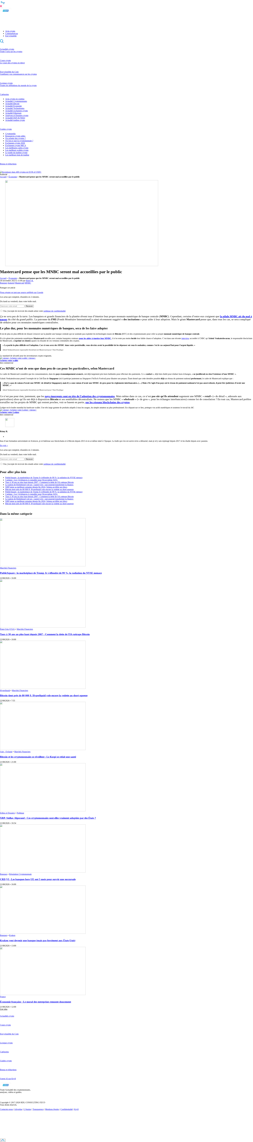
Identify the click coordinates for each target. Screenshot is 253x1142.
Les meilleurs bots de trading (17, 155)
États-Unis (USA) (7, 629)
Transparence (38, 1109)
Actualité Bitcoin (12, 104)
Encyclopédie (11, 36)
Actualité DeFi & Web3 (15, 118)
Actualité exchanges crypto (16, 111)
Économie (13, 177)
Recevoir (29, 306)
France (3, 997)
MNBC (28, 283)
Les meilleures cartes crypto (16, 148)
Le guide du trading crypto (16, 152)
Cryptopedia (10, 134)
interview (185, 338)
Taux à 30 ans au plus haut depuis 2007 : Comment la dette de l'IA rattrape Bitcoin (39, 482)
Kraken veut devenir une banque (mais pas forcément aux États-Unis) (37, 940)
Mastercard (19, 283)
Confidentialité (66, 1109)
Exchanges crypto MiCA (15, 145)
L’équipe (27, 1109)
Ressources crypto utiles (15, 136)
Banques (3, 283)
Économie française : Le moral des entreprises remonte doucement (35, 1001)
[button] (126, 4)
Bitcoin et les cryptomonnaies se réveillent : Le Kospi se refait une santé (38, 756)
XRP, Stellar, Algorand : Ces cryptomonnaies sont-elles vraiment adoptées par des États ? (48, 818)
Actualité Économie (13, 106)
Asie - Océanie (6, 752)
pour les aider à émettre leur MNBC (95, 338)
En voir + (4, 445)
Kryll (76, 1109)
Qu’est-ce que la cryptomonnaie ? (19, 141)
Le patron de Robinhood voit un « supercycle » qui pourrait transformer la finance (39, 485)
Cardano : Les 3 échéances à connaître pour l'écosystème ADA (31, 480)
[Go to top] (3, 1140)
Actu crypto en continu (14, 99)
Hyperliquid (5, 690)
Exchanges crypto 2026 (15, 143)
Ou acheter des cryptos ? (15, 138)
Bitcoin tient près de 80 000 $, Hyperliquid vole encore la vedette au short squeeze (39, 489)
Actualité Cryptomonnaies (16, 101)
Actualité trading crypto (15, 120)
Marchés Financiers (8, 568)
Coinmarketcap (11, 33)
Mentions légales (52, 1109)
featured (11, 283)
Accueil (3, 177)
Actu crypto (10, 31)
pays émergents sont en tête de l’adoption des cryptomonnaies (80, 396)
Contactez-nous (6, 1109)
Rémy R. (29, 280)
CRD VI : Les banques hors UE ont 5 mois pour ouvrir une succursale (38, 879)
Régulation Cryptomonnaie (20, 874)
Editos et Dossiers (7, 813)
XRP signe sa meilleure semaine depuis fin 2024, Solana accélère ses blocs (36, 487)
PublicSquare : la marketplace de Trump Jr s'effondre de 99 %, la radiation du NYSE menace (43, 477)
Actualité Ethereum (13, 113)
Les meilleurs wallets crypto (16, 150)
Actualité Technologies (14, 108)
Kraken (12, 935)
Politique (20, 813)
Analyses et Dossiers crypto (16, 115)
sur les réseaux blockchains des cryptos (107, 402)
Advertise (18, 1109)
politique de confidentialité (54, 311)
